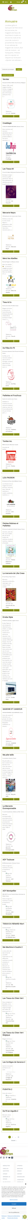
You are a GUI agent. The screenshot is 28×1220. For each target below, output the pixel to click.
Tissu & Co (7, 302)
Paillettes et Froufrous (12, 395)
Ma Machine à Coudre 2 (12, 947)
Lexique (5, 1174)
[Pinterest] (6, 1158)
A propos (19, 1165)
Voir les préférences (14, 1212)
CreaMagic (7, 123)
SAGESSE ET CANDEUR (12, 709)
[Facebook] (1, 1158)
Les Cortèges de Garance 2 (14, 1062)
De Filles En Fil (9, 348)
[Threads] (12, 1158)
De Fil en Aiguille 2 (10, 1111)
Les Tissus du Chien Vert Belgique (10, 1050)
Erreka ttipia (8, 617)
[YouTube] (9, 1158)
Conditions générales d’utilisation (21, 1182)
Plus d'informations (8, 116)
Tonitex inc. (7, 441)
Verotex (6, 79)
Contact (19, 1174)
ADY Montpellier (9, 891)
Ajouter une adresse (7, 75)
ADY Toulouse (8, 860)
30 (18, 1137)
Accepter (14, 1204)
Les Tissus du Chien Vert (13, 998)
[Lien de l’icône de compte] (11, 2)
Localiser (16, 116)
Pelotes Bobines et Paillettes (10, 561)
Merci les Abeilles (10, 258)
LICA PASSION (8, 478)
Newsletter (6, 1165)
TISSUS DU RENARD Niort (13, 924)
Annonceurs (21, 1176)
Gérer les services (14, 1199)
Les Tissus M (8, 169)
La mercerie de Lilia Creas (13, 573)
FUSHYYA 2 (7, 1089)
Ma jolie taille (8, 755)
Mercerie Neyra (9, 213)
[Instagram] (4, 1158)
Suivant (14, 1140)
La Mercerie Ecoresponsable (10, 848)
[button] (25, 1184)
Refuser (14, 1208)
